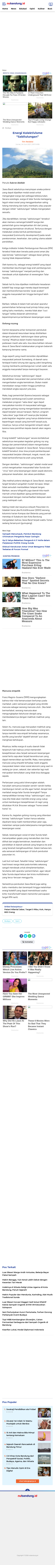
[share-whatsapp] (29, 936)
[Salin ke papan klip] (33, 936)
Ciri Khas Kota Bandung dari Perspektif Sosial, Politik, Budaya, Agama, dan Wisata (20, 1458)
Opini (32, 9)
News (13, 9)
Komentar (29, 942)
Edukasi (23, 9)
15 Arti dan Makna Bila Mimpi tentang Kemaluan (20, 1433)
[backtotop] (27, 1491)
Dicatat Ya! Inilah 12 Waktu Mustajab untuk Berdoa (19, 1422)
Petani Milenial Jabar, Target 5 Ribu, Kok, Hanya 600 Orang (27, 910)
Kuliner (41, 9)
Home (5, 9)
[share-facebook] (21, 936)
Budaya (7, 921)
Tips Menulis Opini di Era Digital (18, 1469)
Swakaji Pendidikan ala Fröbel (21, 1409)
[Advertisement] (27, 38)
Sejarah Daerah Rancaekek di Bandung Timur (20, 1445)
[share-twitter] (25, 936)
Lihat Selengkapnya (27, 1481)
